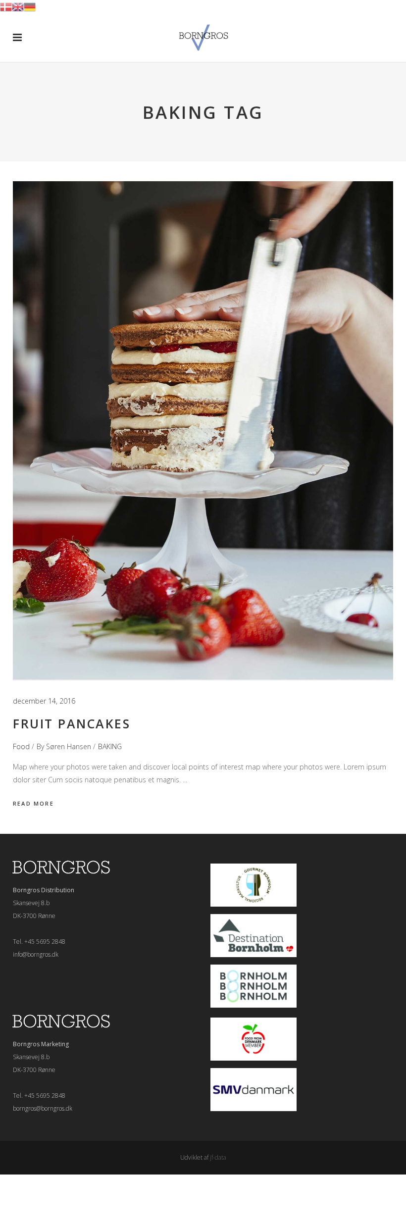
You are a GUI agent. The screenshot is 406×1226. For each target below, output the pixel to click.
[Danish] (6, 6)
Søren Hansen (68, 746)
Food (21, 746)
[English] (18, 6)
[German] (30, 6)
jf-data (218, 1157)
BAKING (110, 746)
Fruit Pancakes (71, 723)
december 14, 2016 (44, 701)
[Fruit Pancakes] (203, 430)
